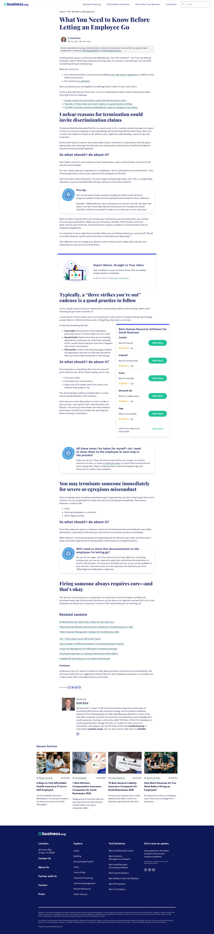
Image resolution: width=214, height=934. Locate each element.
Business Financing (92, 4)
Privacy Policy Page (159, 922)
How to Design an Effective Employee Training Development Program (91, 643)
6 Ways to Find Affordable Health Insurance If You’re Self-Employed (52, 786)
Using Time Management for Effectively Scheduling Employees (88, 648)
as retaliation (84, 81)
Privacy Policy (125, 278)
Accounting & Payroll (83, 861)
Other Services (80, 894)
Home (62, 11)
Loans (76, 850)
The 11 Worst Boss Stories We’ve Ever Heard (80, 638)
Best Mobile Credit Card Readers (124, 878)
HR (68, 11)
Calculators (171, 4)
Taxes (76, 867)
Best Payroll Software (119, 873)
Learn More (157, 428)
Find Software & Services (118, 4)
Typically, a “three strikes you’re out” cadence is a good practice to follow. (98, 104)
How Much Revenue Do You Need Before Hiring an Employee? (160, 786)
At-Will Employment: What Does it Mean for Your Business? (86, 622)
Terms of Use (114, 278)
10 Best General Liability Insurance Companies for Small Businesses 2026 (122, 786)
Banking (77, 856)
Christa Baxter (81, 778)
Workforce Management (83, 11)
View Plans (157, 343)
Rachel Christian (46, 778)
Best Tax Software (117, 889)
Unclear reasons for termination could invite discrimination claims (95, 100)
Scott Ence (75, 38)
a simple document (112, 463)
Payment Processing (83, 878)
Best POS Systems (117, 883)
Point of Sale (79, 872)
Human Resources (82, 888)
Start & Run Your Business (147, 4)
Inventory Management (84, 883)
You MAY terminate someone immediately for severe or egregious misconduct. (101, 107)
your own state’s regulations (124, 74)
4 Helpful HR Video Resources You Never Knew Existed (84, 658)
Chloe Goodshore (118, 778)
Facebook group (136, 726)
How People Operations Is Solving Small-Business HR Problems (88, 653)
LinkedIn (141, 729)
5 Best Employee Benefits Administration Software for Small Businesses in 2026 (96, 627)
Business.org (43, 926)
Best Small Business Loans (121, 850)
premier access (95, 729)
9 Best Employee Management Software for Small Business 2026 (89, 632)
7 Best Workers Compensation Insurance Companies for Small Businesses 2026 (86, 788)
